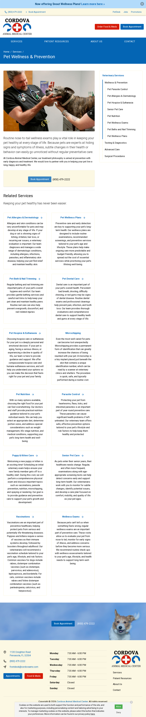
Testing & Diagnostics (116, 142)
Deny (118, 712)
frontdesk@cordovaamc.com (24, 666)
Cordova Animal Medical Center (72, 701)
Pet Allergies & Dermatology (121, 96)
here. (93, 714)
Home (6, 51)
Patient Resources (56, 41)
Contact (116, 690)
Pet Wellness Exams (117, 122)
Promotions (136, 12)
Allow (118, 706)
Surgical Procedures (115, 156)
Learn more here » (93, 4)
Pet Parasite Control (117, 89)
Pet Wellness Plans (117, 136)
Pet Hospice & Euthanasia (120, 102)
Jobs (125, 12)
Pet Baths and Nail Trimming (121, 129)
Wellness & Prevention (116, 82)
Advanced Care (112, 149)
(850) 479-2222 (61, 179)
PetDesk (116, 12)
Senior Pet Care (115, 109)
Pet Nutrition (113, 116)
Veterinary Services (113, 75)
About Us (96, 41)
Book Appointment (132, 26)
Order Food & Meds (107, 26)
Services (16, 41)
